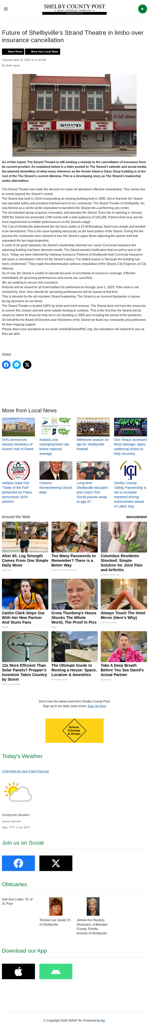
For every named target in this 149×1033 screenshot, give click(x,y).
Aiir (102, 1020)
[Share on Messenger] (16, 364)
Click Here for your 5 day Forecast (25, 771)
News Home (15, 51)
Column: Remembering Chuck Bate (55, 487)
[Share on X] (27, 364)
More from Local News (44, 51)
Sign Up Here (96, 706)
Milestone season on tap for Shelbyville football (93, 444)
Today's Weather (22, 756)
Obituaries (14, 884)
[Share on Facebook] (6, 364)
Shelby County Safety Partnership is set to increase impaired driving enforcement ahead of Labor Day (130, 494)
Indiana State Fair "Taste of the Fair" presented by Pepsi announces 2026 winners (17, 492)
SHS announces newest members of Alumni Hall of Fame (17, 444)
